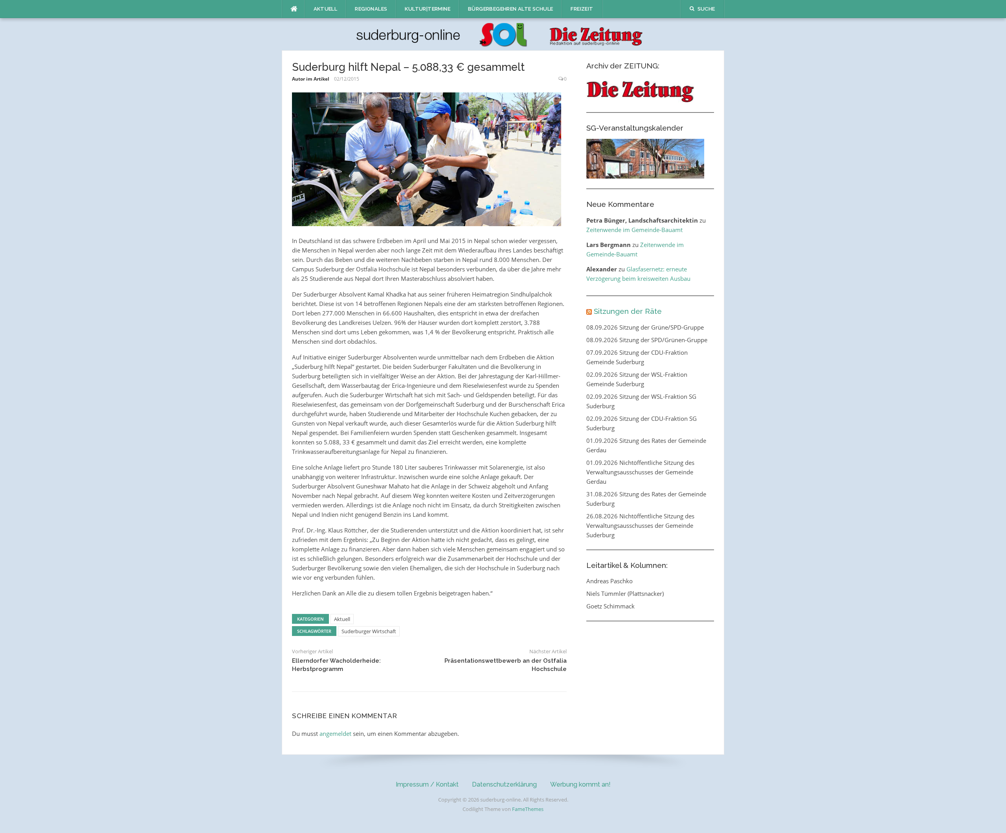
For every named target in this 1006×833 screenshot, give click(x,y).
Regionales (371, 9)
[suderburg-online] (503, 34)
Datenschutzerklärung (504, 784)
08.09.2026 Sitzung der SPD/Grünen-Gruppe (646, 340)
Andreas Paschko (609, 581)
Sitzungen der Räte (628, 311)
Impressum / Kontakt (427, 784)
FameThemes (527, 809)
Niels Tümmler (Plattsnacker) (625, 593)
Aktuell (326, 9)
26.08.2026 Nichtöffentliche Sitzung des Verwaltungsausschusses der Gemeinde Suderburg (640, 525)
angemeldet (335, 733)
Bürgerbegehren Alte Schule (510, 9)
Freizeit (582, 9)
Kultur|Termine (427, 9)
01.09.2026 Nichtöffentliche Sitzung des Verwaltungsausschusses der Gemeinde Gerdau (640, 472)
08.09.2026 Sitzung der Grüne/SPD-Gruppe (645, 327)
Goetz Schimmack (610, 606)
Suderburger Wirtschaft (368, 631)
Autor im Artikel (310, 79)
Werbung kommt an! (580, 784)
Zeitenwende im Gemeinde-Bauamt (634, 230)
